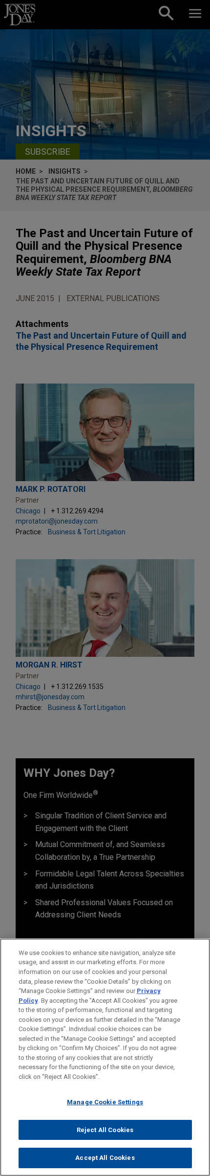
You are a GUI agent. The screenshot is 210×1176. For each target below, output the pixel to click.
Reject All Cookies (105, 1130)
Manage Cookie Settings (105, 1102)
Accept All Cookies (104, 1157)
